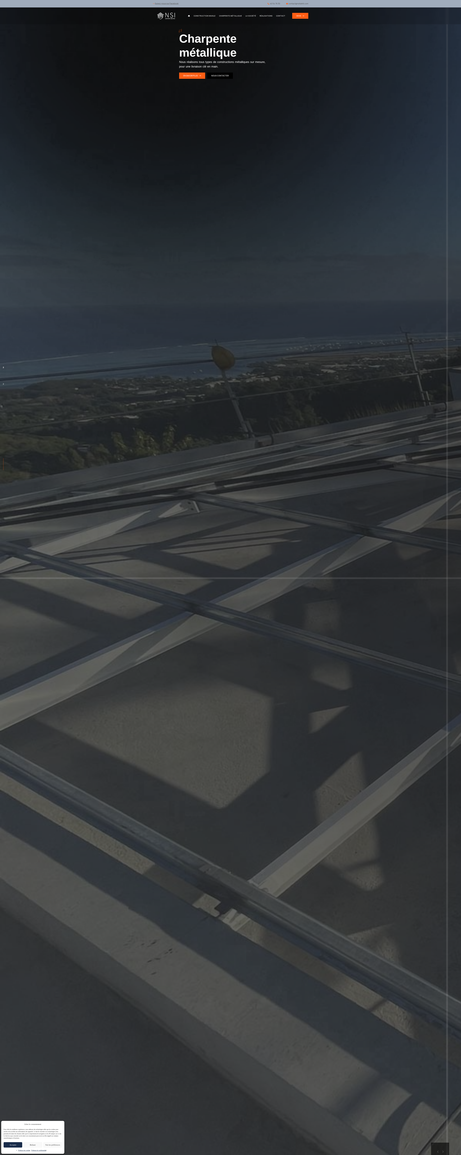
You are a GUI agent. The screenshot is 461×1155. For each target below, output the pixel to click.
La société (251, 16)
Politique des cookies (24, 1150)
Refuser (33, 1145)
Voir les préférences (52, 1145)
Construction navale (204, 16)
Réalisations (266, 16)
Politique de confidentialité (38, 1150)
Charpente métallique (230, 16)
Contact (280, 16)
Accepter (13, 1145)
